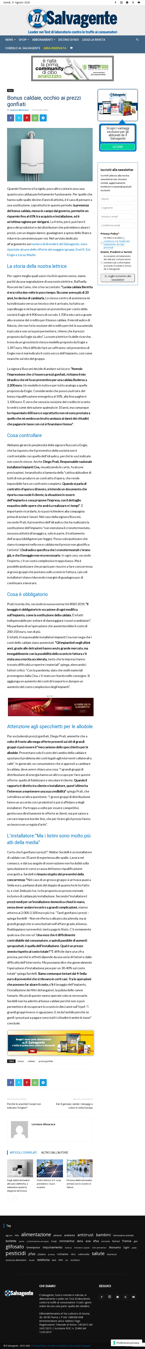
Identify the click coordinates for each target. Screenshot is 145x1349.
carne (21, 1241)
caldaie (31, 1061)
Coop (54, 1241)
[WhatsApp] (35, 117)
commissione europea (38, 1241)
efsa (96, 1241)
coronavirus (66, 1241)
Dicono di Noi (68, 40)
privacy (51, 1254)
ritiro (73, 1254)
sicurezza (112, 1254)
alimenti (57, 1235)
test (54, 1260)
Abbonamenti (42, 40)
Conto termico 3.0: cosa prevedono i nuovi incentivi (49, 1184)
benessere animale (123, 1235)
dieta (80, 1241)
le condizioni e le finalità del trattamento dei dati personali (117, 242)
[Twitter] (133, 2)
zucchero (75, 1260)
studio (32, 1260)
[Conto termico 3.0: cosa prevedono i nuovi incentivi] (50, 1168)
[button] (137, 39)
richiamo (62, 1254)
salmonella (83, 1254)
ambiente (69, 1235)
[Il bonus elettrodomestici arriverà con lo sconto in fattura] (80, 1168)
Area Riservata (55, 48)
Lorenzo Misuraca (19, 110)
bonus (21, 1061)
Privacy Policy (39, 1345)
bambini (103, 1235)
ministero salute (82, 1247)
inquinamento (52, 1247)
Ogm (126, 1247)
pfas (31, 1254)
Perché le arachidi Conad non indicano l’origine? (24, 1105)
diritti (88, 1241)
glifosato (15, 1247)
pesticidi (16, 1253)
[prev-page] (9, 1198)
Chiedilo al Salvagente (22, 48)
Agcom (9, 1235)
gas (136, 1241)
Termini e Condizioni (58, 1345)
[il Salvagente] (72, 20)
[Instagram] (121, 2)
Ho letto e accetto (117, 242)
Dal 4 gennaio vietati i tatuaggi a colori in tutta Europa (74, 1105)
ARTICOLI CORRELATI (23, 1152)
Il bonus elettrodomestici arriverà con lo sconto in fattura (79, 1184)
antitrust (85, 1235)
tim (61, 1260)
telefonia (43, 1260)
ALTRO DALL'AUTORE (54, 1152)
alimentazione (36, 1234)
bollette (11, 1241)
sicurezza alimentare (16, 1260)
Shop (23, 40)
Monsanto (115, 1247)
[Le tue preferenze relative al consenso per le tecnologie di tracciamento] (126, 1342)
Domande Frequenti (80, 1345)
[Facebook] (115, 2)
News (9, 40)
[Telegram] (127, 2)
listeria (68, 1247)
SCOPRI (118, 147)
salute (98, 1253)
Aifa (17, 1235)
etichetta (105, 1241)
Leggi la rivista (93, 40)
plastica (42, 1254)
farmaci (116, 1241)
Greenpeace (33, 1247)
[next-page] (15, 1198)
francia (126, 1241)
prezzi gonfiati (46, 1061)
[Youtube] (138, 2)
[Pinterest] (26, 117)
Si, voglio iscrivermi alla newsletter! (118, 277)
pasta (134, 1247)
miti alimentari (99, 1247)
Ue (66, 1260)
